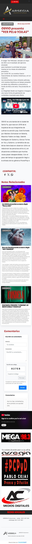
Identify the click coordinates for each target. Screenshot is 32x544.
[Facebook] (23, 1)
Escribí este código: (12, 364)
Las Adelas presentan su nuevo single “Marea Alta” (15, 205)
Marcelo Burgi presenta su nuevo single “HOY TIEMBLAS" (16, 248)
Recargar (22, 378)
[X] (20, 1)
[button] (9, 1)
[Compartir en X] (8, 174)
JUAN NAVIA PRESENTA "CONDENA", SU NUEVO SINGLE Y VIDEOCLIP (15, 306)
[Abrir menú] (3, 18)
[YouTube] (29, 1)
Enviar (22, 388)
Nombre (8, 341)
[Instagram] (26, 1)
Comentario (9, 349)
